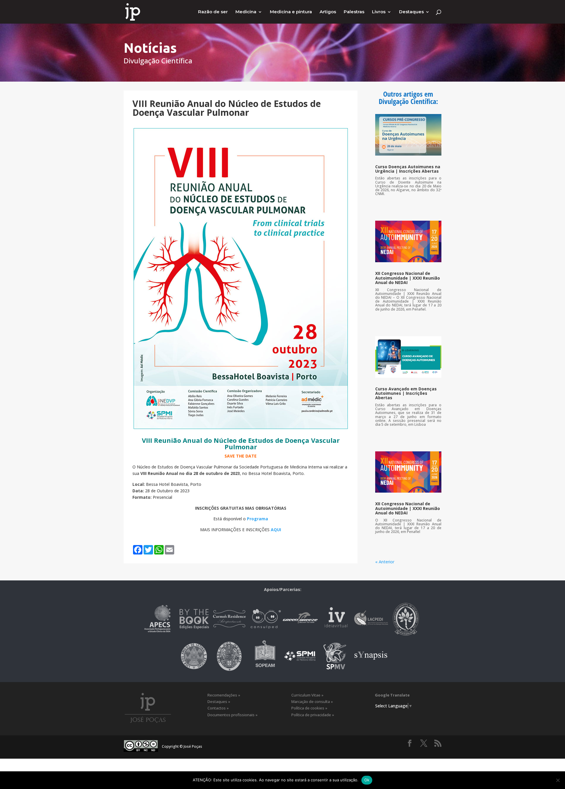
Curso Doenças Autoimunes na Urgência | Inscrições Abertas (407, 169)
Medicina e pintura (291, 12)
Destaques (411, 12)
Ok (367, 780)
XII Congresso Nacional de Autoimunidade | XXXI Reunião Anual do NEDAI (407, 277)
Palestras (354, 12)
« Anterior (384, 561)
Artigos (328, 12)
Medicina (245, 12)
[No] (558, 780)
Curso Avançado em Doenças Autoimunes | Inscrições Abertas (406, 393)
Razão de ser (213, 12)
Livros (378, 12)
